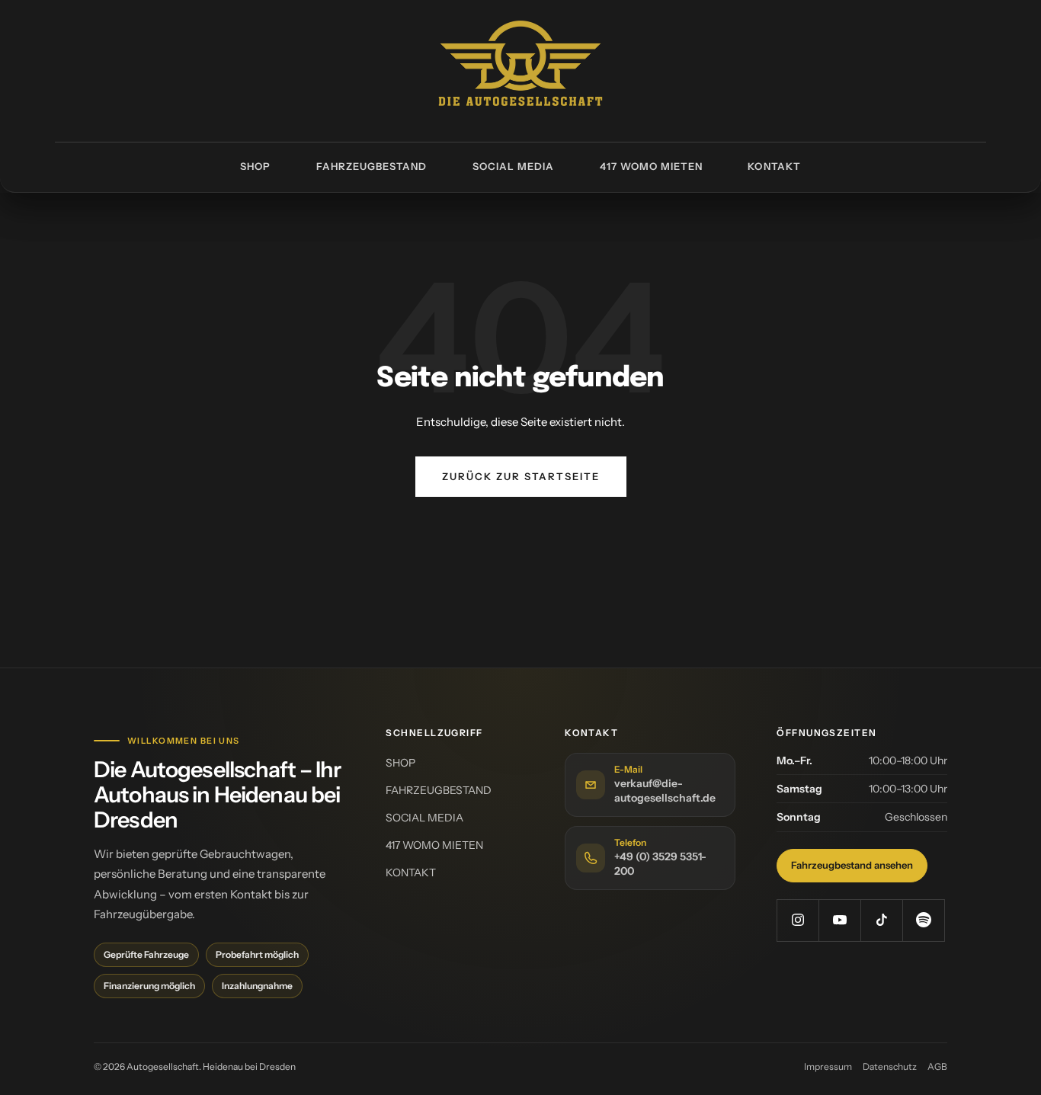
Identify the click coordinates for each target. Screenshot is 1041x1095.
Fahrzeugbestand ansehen (852, 865)
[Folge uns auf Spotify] (923, 920)
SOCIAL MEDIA (513, 166)
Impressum (828, 1066)
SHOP (255, 166)
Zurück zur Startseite (521, 476)
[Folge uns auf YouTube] (839, 920)
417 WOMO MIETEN (651, 166)
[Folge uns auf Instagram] (797, 920)
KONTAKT (774, 166)
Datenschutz (890, 1066)
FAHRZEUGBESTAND (372, 166)
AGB (937, 1066)
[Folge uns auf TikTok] (881, 920)
